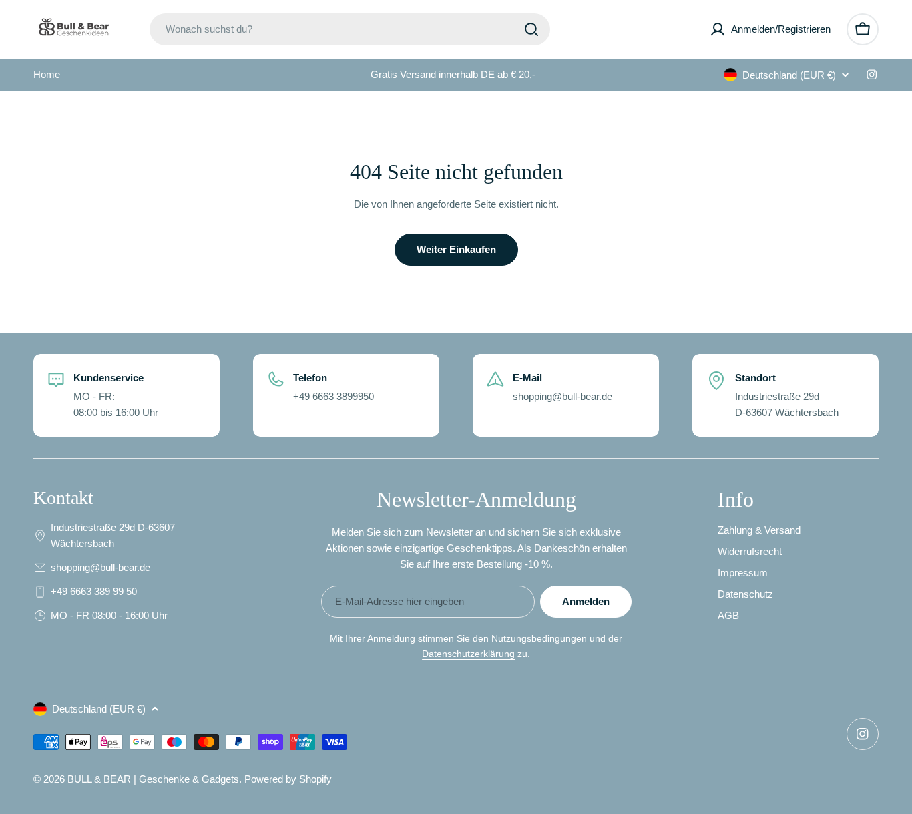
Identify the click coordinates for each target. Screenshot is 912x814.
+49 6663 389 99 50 (94, 591)
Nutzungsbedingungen (539, 638)
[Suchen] (531, 29)
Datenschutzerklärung (468, 653)
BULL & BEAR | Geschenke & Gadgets (153, 779)
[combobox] (350, 29)
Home (46, 74)
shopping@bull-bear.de (100, 567)
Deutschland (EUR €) (789, 75)
